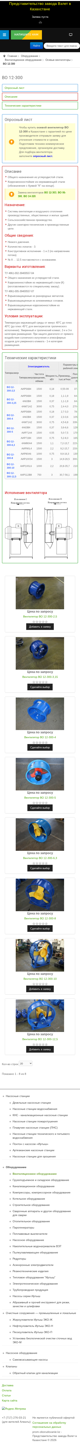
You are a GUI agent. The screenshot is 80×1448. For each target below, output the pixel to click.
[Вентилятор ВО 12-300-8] (40, 894)
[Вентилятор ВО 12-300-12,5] (40, 1015)
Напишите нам (26, 35)
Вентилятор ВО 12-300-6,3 (40, 858)
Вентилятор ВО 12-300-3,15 (40, 676)
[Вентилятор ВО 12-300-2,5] (40, 592)
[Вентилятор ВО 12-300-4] (40, 713)
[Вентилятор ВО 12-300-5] (40, 773)
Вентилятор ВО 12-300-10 (40, 978)
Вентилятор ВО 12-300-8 (40, 918)
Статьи (6, 1395)
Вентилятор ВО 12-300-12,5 (40, 1039)
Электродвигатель (39, 366)
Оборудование (29, 56)
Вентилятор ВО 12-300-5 (40, 797)
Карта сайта (9, 1400)
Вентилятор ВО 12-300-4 (40, 737)
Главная (12, 56)
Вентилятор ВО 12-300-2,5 (40, 616)
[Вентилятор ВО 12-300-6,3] (40, 834)
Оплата (6, 1390)
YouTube (40, 22)
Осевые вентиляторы (57, 60)
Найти (36, 45)
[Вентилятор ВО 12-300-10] (40, 955)
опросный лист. (43, 156)
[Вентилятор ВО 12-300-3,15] (40, 653)
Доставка (7, 1385)
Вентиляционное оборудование (23, 60)
